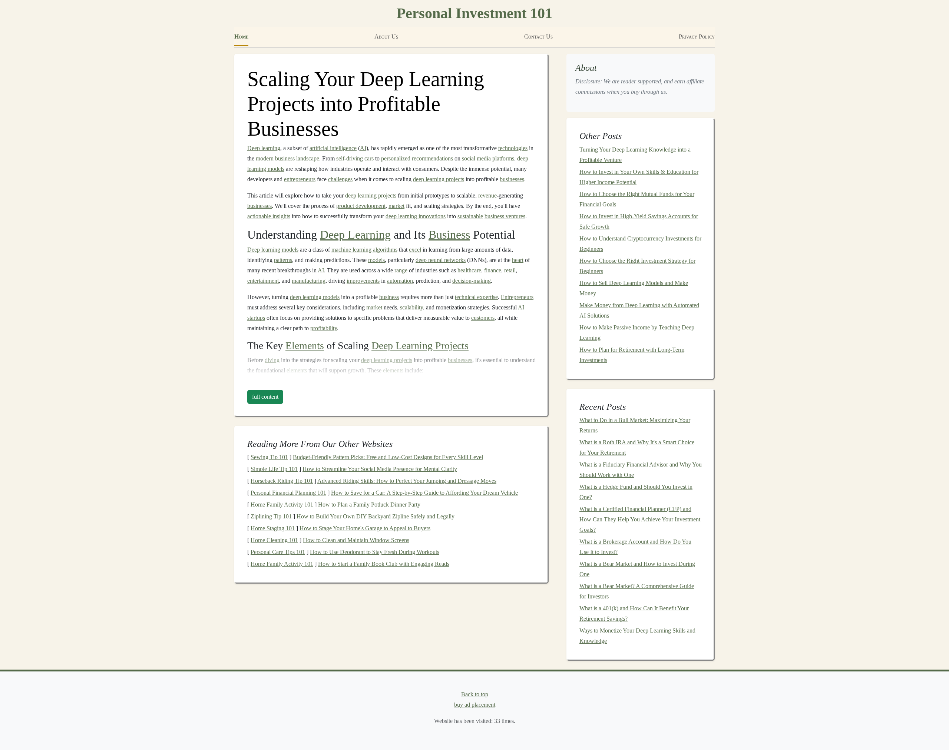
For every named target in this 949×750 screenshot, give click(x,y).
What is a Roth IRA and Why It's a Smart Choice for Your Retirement (636, 447)
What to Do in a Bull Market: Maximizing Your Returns (634, 425)
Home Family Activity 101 (282, 504)
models (376, 260)
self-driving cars (355, 158)
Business (449, 234)
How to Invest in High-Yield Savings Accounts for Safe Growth (638, 221)
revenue (487, 195)
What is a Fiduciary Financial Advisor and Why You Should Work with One (640, 469)
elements (297, 370)
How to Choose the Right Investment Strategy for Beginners (637, 266)
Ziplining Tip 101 (271, 516)
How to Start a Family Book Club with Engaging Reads (383, 564)
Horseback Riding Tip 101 (282, 481)
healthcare (469, 270)
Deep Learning (355, 234)
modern (265, 158)
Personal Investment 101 (474, 13)
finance (492, 270)
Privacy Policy (697, 36)
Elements (304, 345)
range (400, 270)
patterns (283, 260)
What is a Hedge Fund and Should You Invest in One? (635, 492)
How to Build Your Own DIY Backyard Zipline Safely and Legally (375, 516)
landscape (307, 158)
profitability (323, 328)
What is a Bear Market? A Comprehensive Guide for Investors (636, 591)
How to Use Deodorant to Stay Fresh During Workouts (374, 552)
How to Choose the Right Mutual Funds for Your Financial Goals (636, 199)
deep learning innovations (416, 216)
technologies (513, 148)
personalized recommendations (417, 158)
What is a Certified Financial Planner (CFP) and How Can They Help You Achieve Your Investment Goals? (639, 519)
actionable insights (268, 216)
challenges (340, 179)
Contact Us (538, 36)
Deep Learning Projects (420, 345)
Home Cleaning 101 (274, 540)
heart (517, 260)
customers (483, 318)
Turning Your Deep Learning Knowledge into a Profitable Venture (635, 154)
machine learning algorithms (364, 249)
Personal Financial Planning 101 (288, 493)
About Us (386, 36)
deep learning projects (438, 179)
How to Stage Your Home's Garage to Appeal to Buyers (365, 528)
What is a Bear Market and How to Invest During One (637, 569)
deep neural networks (441, 260)
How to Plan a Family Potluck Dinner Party (369, 504)
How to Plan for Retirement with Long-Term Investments (631, 354)
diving (272, 360)
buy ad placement (474, 704)
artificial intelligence (333, 148)
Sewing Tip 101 (269, 457)
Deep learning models (272, 249)
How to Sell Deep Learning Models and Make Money (633, 288)
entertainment (263, 281)
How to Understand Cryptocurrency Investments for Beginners (640, 243)
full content (265, 397)
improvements (363, 281)
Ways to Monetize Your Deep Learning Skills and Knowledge (637, 635)
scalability (411, 307)
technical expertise (476, 297)
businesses (512, 179)
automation (400, 281)
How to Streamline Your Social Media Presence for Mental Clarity (379, 469)
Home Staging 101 (273, 528)
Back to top (474, 694)
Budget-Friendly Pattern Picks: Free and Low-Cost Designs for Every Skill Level (388, 457)
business (285, 158)
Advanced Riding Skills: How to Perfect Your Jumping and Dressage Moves (406, 481)
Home (241, 36)
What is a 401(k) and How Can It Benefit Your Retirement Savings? (634, 613)
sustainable (470, 216)
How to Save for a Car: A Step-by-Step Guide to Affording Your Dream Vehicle (424, 493)
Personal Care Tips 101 (278, 552)
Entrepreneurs (517, 297)
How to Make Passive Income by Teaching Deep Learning (636, 332)
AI (363, 148)
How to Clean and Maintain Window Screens (356, 540)
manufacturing (308, 281)
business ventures (505, 216)
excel (415, 249)
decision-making (471, 281)
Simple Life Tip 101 (274, 469)
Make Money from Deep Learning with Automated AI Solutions (639, 310)
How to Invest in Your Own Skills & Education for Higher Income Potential (638, 177)
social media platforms (488, 158)
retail (510, 270)
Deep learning (263, 148)
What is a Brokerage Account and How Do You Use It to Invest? (635, 546)
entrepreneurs (299, 179)
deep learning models (315, 297)
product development (361, 206)
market (396, 206)
